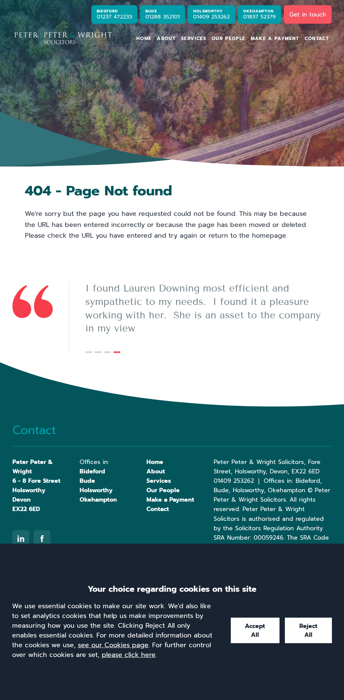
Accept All (255, 630)
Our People (229, 38)
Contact (317, 38)
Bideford (92, 471)
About (166, 38)
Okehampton (98, 499)
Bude (87, 480)
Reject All (308, 630)
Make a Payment (275, 38)
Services (193, 38)
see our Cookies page (113, 645)
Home (144, 38)
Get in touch (307, 14)
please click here (129, 655)
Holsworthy (96, 490)
